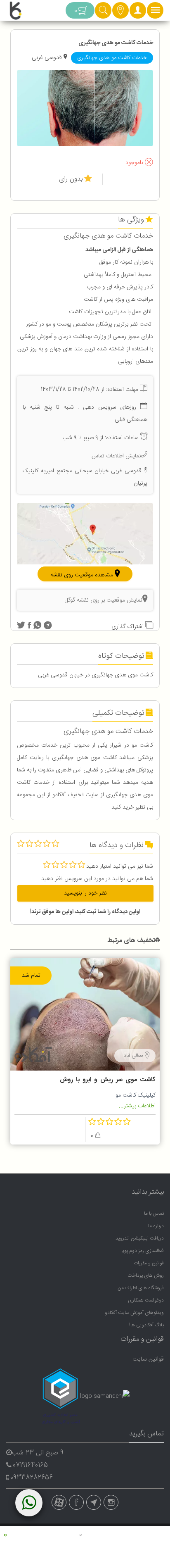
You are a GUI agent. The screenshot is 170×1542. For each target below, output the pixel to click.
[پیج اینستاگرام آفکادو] (111, 1502)
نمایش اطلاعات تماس (116, 456)
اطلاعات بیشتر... (137, 1106)
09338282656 (31, 1477)
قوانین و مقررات (149, 1263)
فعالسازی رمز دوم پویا (142, 1251)
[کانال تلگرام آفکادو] (93, 1502)
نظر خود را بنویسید (85, 893)
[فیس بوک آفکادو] (76, 1502)
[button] (138, 12)
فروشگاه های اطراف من (141, 1288)
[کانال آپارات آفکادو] (59, 1502)
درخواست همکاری (146, 1300)
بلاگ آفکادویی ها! (146, 1325)
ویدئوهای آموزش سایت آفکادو (134, 1313)
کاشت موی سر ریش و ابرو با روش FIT (108, 1081)
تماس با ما (154, 1213)
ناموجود (135, 163)
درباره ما (156, 1226)
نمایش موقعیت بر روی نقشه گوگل (103, 600)
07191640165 (30, 1465)
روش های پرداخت (146, 1275)
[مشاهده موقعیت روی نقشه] (85, 534)
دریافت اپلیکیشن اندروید (140, 1238)
